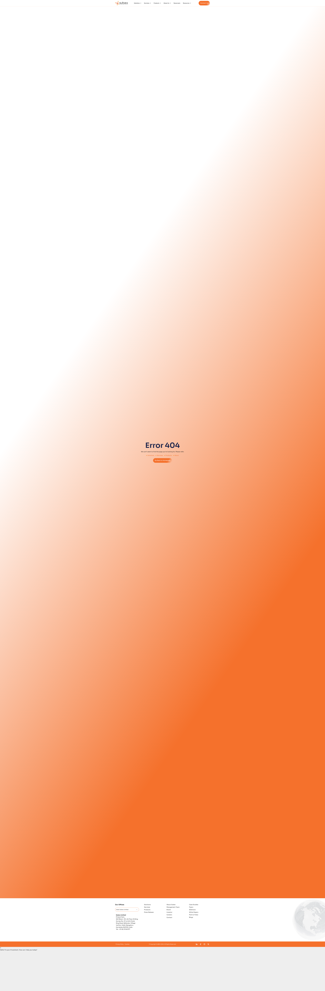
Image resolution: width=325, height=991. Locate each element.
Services (147, 907)
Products (147, 910)
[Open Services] (150, 3)
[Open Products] (160, 3)
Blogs (191, 917)
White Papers (193, 912)
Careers (169, 915)
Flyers (191, 907)
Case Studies (193, 904)
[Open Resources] (190, 3)
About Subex (171, 904)
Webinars (192, 910)
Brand (169, 910)
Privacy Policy (120, 944)
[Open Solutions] (140, 3)
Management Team (173, 907)
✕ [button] (0, 948)
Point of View (193, 915)
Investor (169, 912)
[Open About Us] (170, 3)
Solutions (147, 904)
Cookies (127, 944)
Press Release (149, 912)
